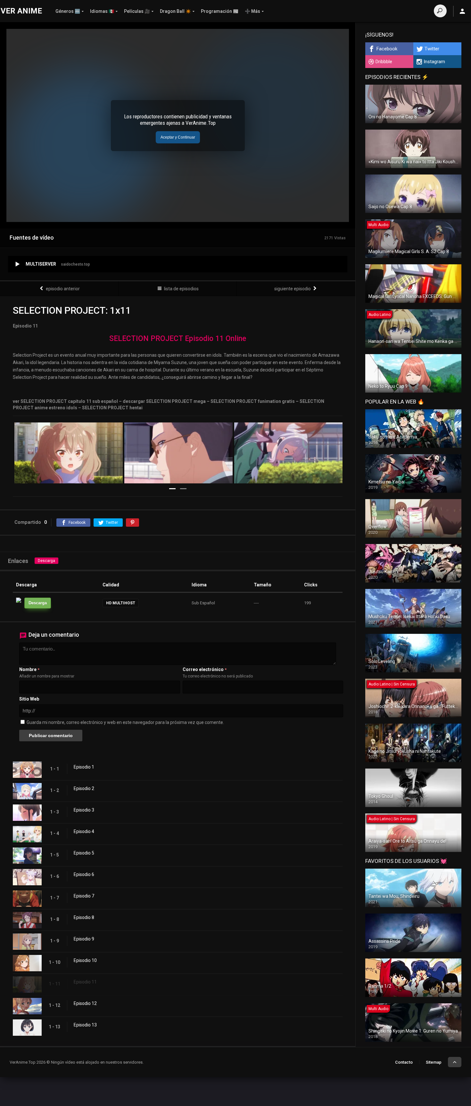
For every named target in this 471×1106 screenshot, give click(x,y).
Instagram (434, 61)
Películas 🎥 (137, 11)
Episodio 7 (84, 895)
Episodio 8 (84, 917)
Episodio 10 (85, 960)
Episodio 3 (84, 809)
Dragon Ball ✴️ (175, 11)
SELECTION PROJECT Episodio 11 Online (177, 338)
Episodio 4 (84, 831)
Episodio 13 (85, 1024)
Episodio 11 (85, 981)
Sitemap (434, 1062)
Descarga (46, 560)
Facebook (386, 49)
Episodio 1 (84, 767)
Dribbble (384, 61)
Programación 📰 (219, 11)
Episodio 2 (84, 788)
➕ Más (252, 11)
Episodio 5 (84, 852)
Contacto (404, 1062)
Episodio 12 (85, 1003)
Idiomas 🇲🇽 (102, 11)
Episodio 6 (84, 874)
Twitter (432, 49)
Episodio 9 (84, 938)
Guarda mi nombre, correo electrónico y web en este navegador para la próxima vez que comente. (125, 722)
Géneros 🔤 (67, 11)
